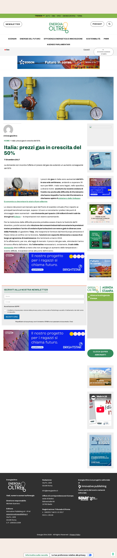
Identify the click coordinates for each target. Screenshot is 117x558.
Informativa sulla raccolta (36, 555)
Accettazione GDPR (12, 306)
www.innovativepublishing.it (17, 514)
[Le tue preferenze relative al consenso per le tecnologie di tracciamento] (113, 554)
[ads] (44, 272)
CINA (53, 16)
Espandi (87, 49)
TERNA (79, 16)
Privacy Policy (75, 535)
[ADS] (58, 68)
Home (7, 141)
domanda (8, 248)
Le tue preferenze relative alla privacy (68, 555)
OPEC (59, 16)
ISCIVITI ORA (12, 317)
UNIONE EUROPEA (69, 16)
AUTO (48, 16)
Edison (17, 217)
